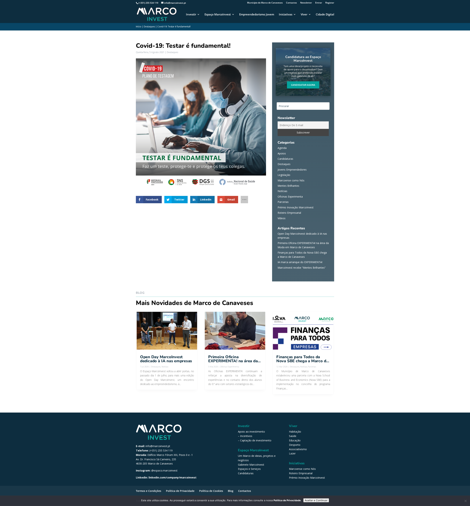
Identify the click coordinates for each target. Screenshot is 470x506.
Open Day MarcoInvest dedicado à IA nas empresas (166, 359)
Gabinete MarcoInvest (251, 464)
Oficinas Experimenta (290, 196)
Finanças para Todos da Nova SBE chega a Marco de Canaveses (302, 359)
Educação (295, 440)
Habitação (295, 431)
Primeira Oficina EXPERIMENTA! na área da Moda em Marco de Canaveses (233, 359)
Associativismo (298, 449)
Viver (304, 14)
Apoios (282, 153)
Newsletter (306, 3)
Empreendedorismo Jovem (256, 14)
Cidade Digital (325, 14)
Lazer (292, 453)
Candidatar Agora (303, 84)
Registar (329, 3)
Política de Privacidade (180, 491)
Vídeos (281, 218)
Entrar (318, 3)
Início (138, 26)
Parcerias (283, 202)
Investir (191, 14)
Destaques (149, 26)
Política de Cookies (211, 491)
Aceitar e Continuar (316, 500)
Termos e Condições (148, 491)
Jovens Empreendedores (292, 169)
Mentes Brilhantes (288, 185)
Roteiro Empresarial (289, 212)
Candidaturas (285, 158)
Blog (230, 491)
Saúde (292, 436)
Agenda (282, 148)
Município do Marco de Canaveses (265, 3)
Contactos (291, 3)
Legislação (284, 175)
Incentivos (246, 436)
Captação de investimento (255, 440)
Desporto (294, 445)
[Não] (465, 501)
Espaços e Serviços (249, 469)
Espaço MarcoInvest (218, 14)
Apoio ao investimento (251, 431)
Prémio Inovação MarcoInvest (296, 207)
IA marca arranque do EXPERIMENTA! (300, 262)
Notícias (282, 191)
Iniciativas (285, 14)
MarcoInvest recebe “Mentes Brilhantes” (302, 267)
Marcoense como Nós (291, 180)
